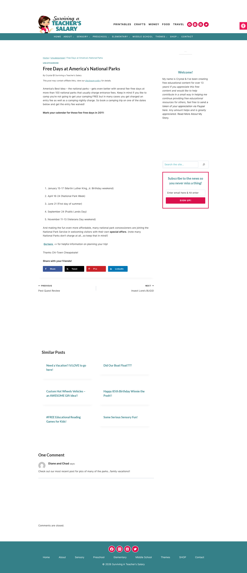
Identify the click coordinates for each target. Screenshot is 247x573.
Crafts (140, 24)
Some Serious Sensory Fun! (120, 417)
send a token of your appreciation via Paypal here (185, 106)
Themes (165, 557)
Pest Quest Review (49, 288)
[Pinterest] (200, 24)
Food (166, 24)
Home (57, 36)
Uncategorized (51, 63)
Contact (187, 36)
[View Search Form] (245, 37)
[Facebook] (189, 24)
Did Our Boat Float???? (117, 365)
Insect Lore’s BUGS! (142, 288)
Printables (122, 24)
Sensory (79, 557)
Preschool (98, 557)
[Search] (204, 164)
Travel (178, 24)
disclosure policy (93, 80)
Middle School (143, 36)
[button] (243, 26)
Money (154, 24)
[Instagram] (195, 24)
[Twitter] (206, 24)
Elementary (120, 557)
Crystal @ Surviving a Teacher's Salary (64, 75)
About (62, 557)
